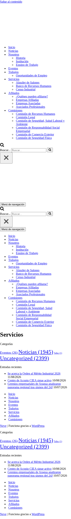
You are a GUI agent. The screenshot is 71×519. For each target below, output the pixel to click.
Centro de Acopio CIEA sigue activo (29, 380)
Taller (58, 353)
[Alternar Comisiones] (66, 298)
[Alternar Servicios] (66, 267)
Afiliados (13, 415)
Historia (20, 58)
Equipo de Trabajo (27, 64)
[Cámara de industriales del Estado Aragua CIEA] (19, 40)
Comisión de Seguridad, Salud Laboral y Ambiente (40, 122)
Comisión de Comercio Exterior (35, 134)
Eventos (13, 68)
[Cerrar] (6, 158)
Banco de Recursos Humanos (33, 86)
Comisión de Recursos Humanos (35, 113)
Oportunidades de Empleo (31, 75)
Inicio (11, 47)
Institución (22, 61)
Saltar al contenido (11, 1)
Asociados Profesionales (30, 106)
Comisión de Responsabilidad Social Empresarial (38, 129)
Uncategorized (24, 358)
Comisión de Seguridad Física (34, 137)
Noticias (13, 50)
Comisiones (15, 419)
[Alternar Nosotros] (66, 243)
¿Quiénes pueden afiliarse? (32, 96)
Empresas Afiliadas (27, 100)
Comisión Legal (25, 117)
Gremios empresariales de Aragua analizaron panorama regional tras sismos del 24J (34, 385)
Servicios (13, 412)
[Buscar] (2, 145)
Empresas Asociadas (28, 103)
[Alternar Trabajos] (66, 260)
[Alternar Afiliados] (66, 280)
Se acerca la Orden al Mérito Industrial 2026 (34, 373)
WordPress (38, 425)
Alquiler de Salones (27, 82)
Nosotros (13, 401)
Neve (3, 425)
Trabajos (13, 408)
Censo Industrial (25, 89)
